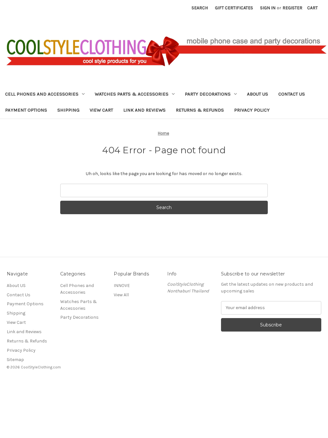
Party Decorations (208, 94)
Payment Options (26, 110)
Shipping (68, 110)
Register (292, 8)
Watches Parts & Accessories (131, 94)
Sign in (267, 8)
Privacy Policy (252, 110)
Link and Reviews (144, 110)
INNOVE (122, 285)
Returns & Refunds (200, 110)
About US (257, 94)
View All (121, 295)
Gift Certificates (234, 8)
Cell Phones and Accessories (41, 94)
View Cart (101, 110)
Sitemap (15, 359)
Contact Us (291, 94)
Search (200, 8)
